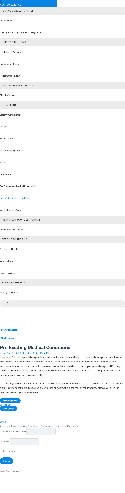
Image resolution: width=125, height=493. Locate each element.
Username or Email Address (13, 431)
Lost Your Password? (11, 471)
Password (4, 441)
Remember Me (9, 451)
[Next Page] (12, 303)
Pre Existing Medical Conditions (35, 353)
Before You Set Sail (11, 5)
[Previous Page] (2, 303)
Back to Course (7, 404)
